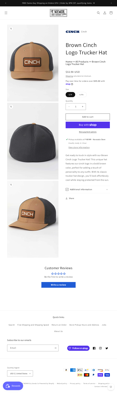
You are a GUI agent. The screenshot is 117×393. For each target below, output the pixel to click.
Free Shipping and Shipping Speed (33, 325)
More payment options (88, 132)
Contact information (102, 386)
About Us (58, 331)
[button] (6, 13)
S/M (70, 94)
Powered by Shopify (47, 383)
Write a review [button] (58, 284)
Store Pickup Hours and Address (84, 325)
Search (12, 325)
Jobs (104, 325)
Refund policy (62, 383)
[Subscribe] (55, 348)
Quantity (69, 101)
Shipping (69, 76)
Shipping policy (104, 383)
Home (69, 61)
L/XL (83, 95)
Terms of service (89, 383)
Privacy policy (75, 383)
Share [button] (71, 198)
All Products (81, 61)
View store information (79, 147)
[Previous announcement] (6, 3)
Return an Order (59, 325)
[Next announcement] (111, 3)
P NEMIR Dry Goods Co (31, 383)
